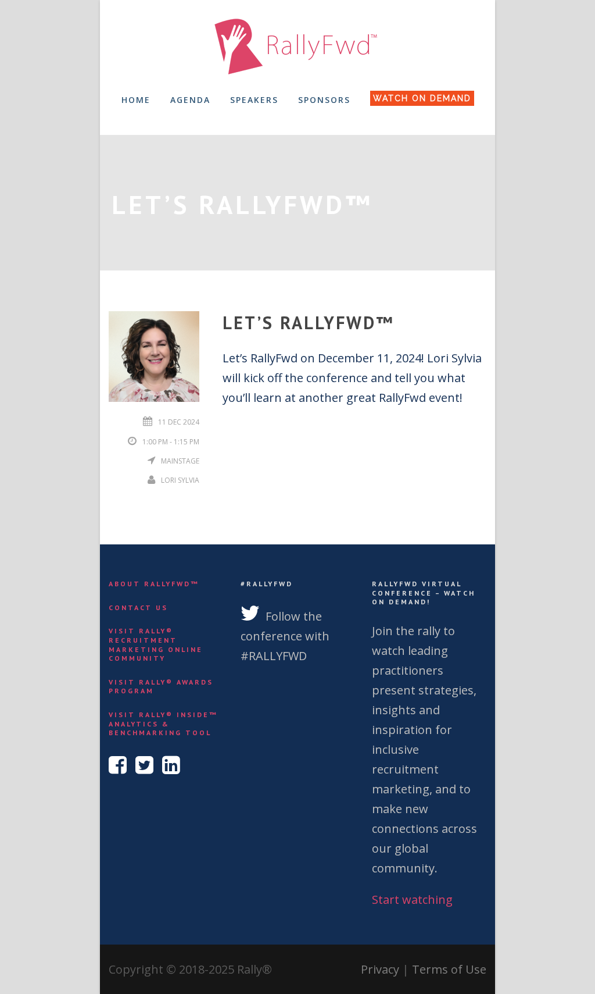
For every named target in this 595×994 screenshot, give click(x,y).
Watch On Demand (422, 98)
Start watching (412, 899)
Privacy (380, 969)
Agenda (190, 99)
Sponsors (324, 99)
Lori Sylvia (180, 480)
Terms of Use (449, 969)
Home (135, 99)
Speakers (254, 99)
